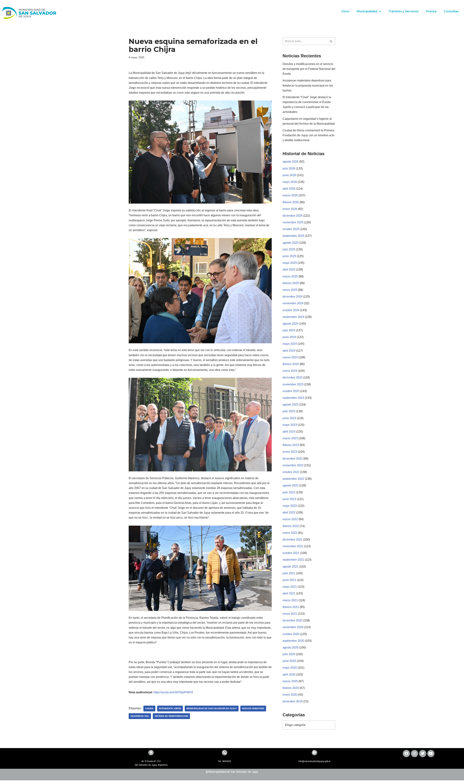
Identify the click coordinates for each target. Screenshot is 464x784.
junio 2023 (289, 418)
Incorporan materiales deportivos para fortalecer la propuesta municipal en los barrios (308, 85)
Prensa (431, 11)
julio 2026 (289, 168)
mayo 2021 (290, 586)
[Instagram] (414, 753)
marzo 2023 (290, 438)
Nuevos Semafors (253, 708)
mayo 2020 (290, 667)
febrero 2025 (291, 283)
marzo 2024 (290, 357)
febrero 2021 (291, 607)
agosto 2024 (291, 323)
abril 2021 (289, 593)
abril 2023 (289, 431)
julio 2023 (289, 411)
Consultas (451, 11)
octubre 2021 (291, 552)
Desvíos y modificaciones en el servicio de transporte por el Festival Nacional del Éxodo (309, 68)
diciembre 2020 (293, 620)
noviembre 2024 (293, 303)
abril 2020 (289, 674)
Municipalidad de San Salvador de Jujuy (212, 708)
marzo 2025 (290, 276)
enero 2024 (290, 370)
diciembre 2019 (293, 701)
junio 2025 (289, 256)
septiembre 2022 (293, 478)
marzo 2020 (290, 681)
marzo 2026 (290, 195)
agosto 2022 (291, 485)
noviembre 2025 (293, 222)
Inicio (345, 11)
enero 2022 (290, 532)
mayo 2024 (290, 343)
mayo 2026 (290, 181)
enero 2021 (290, 613)
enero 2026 (290, 208)
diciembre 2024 (293, 296)
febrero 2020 (291, 687)
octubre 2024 (291, 310)
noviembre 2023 (293, 384)
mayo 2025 (290, 262)
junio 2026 (289, 175)
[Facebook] (406, 753)
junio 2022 (289, 499)
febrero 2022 (291, 526)
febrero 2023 (291, 445)
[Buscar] (331, 41)
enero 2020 (290, 694)
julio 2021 (289, 573)
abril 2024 (289, 350)
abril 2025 (289, 269)
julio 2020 (289, 654)
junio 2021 (289, 580)
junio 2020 (289, 660)
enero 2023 (290, 451)
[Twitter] (422, 753)
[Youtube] (430, 753)
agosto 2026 (291, 161)
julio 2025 (289, 249)
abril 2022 (289, 512)
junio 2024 (289, 337)
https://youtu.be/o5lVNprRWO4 (173, 692)
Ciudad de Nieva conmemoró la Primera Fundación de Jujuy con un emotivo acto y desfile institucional (308, 135)
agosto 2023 (291, 404)
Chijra (149, 708)
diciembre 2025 (293, 215)
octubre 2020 (291, 634)
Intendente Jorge (170, 708)
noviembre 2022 (293, 465)
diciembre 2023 (293, 377)
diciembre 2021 (293, 539)
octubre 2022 (291, 472)
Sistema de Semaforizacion (171, 716)
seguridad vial (139, 716)
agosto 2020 (291, 647)
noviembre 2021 (293, 546)
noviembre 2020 (293, 627)
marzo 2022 (290, 519)
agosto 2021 (291, 566)
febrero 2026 (291, 202)
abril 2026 (289, 188)
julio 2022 (289, 492)
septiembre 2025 (293, 235)
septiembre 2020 (293, 640)
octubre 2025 (291, 229)
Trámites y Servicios (403, 11)
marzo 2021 (290, 600)
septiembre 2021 (293, 559)
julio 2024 (289, 330)
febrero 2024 (291, 364)
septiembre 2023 (293, 397)
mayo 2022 (290, 505)
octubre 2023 (291, 391)
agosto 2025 (291, 242)
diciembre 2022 (293, 458)
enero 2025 (290, 289)
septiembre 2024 (293, 316)
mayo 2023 (290, 424)
